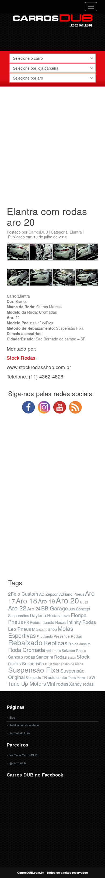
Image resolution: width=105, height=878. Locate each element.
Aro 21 (84, 602)
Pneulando (45, 636)
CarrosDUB (38, 232)
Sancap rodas (21, 657)
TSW (90, 677)
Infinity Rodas (81, 621)
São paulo (33, 677)
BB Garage (54, 608)
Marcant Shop (44, 629)
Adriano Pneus (71, 594)
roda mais (53, 650)
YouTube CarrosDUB (23, 755)
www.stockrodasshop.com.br (39, 366)
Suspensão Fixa (34, 670)
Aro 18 (26, 600)
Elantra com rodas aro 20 (47, 216)
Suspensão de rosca (68, 664)
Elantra (76, 232)
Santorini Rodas (51, 657)
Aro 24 (33, 608)
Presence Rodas (68, 636)
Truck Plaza (76, 677)
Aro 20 (67, 600)
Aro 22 (17, 607)
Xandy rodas (81, 684)
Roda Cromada (26, 650)
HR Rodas (32, 622)
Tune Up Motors (27, 683)
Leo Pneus (19, 628)
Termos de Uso (19, 733)
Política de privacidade (24, 725)
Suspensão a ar (37, 664)
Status (72, 657)
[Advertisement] (52, 144)
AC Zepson (48, 594)
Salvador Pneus (74, 650)
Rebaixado (25, 642)
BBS (72, 609)
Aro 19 (46, 601)
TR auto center (54, 677)
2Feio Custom (23, 593)
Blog (12, 717)
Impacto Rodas (53, 622)
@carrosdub (17, 763)
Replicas (55, 642)
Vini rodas (57, 683)
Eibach (65, 616)
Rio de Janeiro (79, 643)
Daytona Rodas (45, 615)
